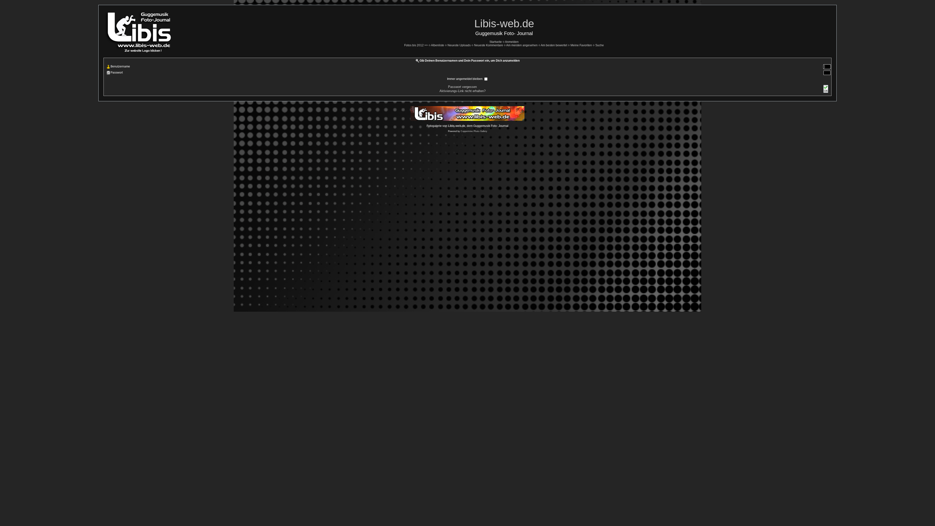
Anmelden (512, 42)
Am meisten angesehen (522, 45)
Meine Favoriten (581, 45)
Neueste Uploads (459, 45)
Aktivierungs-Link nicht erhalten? (462, 91)
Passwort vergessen (462, 87)
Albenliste (437, 45)
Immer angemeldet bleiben (465, 79)
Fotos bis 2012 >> (416, 45)
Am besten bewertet (554, 45)
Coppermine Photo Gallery (474, 131)
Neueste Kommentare (488, 45)
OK (826, 90)
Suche (599, 45)
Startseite (495, 42)
